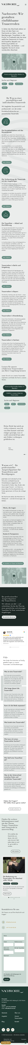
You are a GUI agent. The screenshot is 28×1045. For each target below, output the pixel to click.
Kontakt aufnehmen (15, 809)
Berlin (11, 83)
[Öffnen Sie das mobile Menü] (25, 4)
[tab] (24, 454)
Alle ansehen (15, 851)
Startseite (4, 1013)
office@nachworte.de (10, 1008)
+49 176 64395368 (11, 1007)
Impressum (23, 1039)
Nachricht (6, 955)
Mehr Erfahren (6, 162)
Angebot (4, 1016)
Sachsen (5, 87)
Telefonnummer (18, 942)
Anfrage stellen (6, 1043)
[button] (14, 677)
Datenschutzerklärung (9, 976)
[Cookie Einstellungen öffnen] (25, 1043)
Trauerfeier (6, 883)
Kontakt (17, 1022)
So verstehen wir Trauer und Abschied (13, 563)
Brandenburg (19, 83)
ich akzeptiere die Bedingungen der (12, 975)
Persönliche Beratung (9, 617)
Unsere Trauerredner (18, 1017)
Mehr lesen (7, 893)
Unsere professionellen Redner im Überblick (14, 75)
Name (5, 935)
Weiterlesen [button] (6, 643)
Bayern (4, 83)
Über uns (17, 1013)
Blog (3, 1022)
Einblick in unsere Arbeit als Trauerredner (15, 394)
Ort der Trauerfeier (19, 948)
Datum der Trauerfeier (6, 948)
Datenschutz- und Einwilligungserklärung (9, 1040)
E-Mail (5, 942)
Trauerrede (14, 883)
